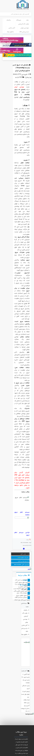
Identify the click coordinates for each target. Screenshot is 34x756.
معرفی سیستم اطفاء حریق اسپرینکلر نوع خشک (22, 598)
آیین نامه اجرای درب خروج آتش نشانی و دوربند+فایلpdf (22, 587)
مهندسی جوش (24, 28)
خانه (27, 20)
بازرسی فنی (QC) (24, 32)
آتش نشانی (12, 28)
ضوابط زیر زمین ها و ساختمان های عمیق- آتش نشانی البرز (22, 582)
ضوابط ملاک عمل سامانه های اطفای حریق (23, 594)
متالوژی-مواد (10, 32)
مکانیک (8, 20)
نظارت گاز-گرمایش (23, 24)
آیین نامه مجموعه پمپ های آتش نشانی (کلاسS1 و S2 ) (21, 591)
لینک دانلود (24, 558)
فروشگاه (18, 20)
